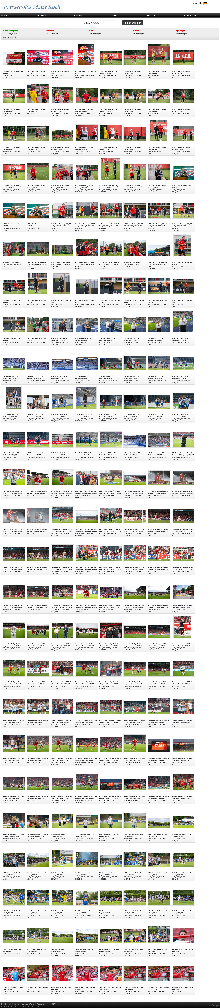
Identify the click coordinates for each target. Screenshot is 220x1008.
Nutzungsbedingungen (35, 1006)
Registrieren (151, 15)
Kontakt (13, 1006)
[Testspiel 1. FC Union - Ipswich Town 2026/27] (183, 935)
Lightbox (114, 15)
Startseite (4, 15)
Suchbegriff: (88, 23)
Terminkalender (79, 15)
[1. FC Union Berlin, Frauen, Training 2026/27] (110, 58)
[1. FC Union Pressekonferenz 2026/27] (183, 172)
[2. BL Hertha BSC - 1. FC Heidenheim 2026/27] (62, 325)
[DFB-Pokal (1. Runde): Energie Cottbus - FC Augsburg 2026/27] (183, 439)
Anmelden (198, 3)
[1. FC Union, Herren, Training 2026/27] (182, 245)
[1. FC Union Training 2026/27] (62, 209)
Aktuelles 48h (42, 15)
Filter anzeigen (52, 34)
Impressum (5, 1006)
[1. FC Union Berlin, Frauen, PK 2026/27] (14, 58)
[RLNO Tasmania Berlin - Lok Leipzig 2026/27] (62, 821)
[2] (17, 37)
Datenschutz (21, 1006)
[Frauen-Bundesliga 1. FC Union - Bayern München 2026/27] (183, 592)
